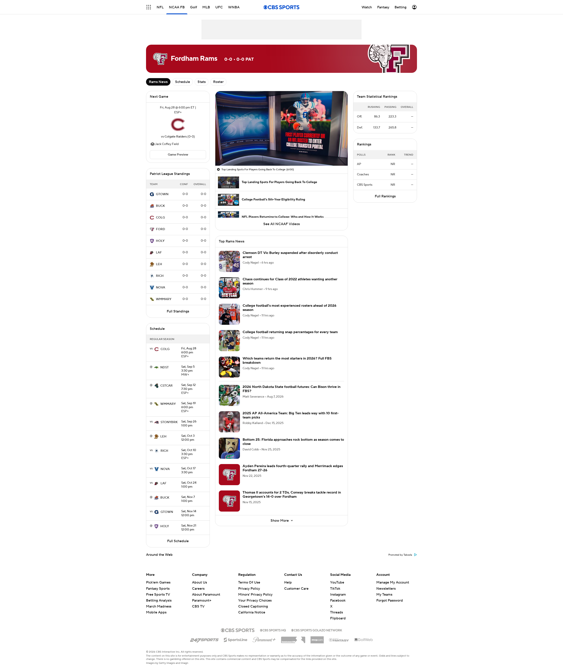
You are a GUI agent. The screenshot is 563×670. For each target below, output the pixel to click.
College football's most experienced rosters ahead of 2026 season (289, 307)
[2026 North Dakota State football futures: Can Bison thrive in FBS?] (229, 395)
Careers (198, 588)
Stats (201, 82)
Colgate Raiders (176, 137)
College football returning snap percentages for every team (290, 332)
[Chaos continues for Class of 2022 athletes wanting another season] (229, 287)
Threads (336, 612)
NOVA (160, 288)
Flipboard (338, 618)
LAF (159, 253)
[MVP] (317, 638)
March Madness (158, 606)
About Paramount (206, 594)
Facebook (337, 600)
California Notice (251, 608)
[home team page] (178, 124)
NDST (164, 367)
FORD (160, 229)
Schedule (182, 82)
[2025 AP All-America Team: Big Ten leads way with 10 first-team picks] (229, 421)
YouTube (337, 582)
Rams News (158, 82)
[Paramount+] (264, 639)
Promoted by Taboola (400, 554)
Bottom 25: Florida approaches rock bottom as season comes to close (293, 441)
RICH (160, 276)
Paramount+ (201, 600)
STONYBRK (169, 422)
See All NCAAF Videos (281, 224)
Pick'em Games (158, 582)
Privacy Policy (249, 588)
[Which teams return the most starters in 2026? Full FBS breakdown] (229, 367)
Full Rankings (385, 196)
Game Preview (178, 155)
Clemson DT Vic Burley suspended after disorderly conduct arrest (290, 255)
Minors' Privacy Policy (255, 594)
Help (288, 582)
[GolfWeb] (364, 640)
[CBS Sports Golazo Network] (316, 630)
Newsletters (386, 588)
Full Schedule (178, 541)
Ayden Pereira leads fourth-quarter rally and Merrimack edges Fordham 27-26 (293, 468)
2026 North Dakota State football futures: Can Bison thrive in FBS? (291, 389)
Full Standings (178, 311)
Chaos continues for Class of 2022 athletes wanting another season (290, 281)
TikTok (335, 588)
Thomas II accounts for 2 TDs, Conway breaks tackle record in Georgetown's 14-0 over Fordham (292, 494)
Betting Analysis (159, 600)
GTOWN (162, 194)
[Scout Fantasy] (339, 639)
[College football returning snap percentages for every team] (229, 340)
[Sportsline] (235, 639)
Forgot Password (389, 600)
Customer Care (296, 588)
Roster (218, 82)
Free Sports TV (158, 594)
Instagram (338, 594)
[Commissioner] (293, 638)
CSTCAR (166, 386)
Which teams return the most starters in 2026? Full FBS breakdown (287, 360)
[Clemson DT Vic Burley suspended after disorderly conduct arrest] (229, 261)
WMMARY (163, 299)
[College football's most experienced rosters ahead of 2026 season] (229, 314)
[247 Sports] (204, 639)
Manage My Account (392, 582)
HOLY (160, 241)
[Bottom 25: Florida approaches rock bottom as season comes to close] (229, 448)
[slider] (281, 153)
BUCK (160, 206)
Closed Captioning (253, 602)
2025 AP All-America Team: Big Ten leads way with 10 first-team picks (291, 415)
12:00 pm (188, 438)
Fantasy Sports (158, 588)
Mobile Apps (156, 612)
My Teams (384, 594)
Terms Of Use (249, 582)
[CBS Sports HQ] (273, 630)
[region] (281, 128)
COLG (160, 218)
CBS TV (198, 606)
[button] (148, 7)
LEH (159, 264)
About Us (199, 582)
